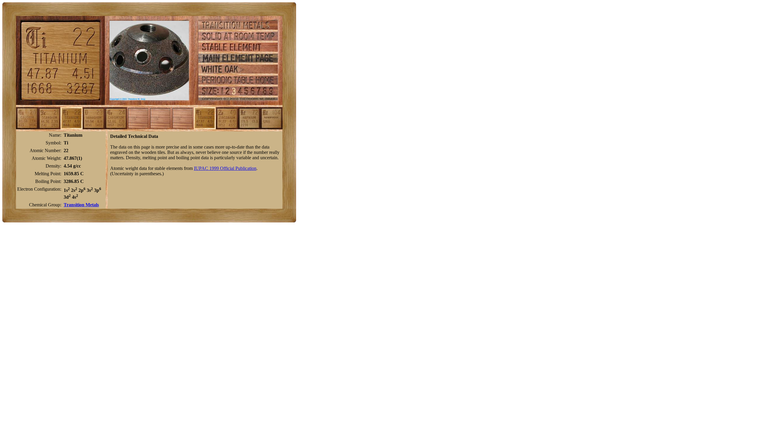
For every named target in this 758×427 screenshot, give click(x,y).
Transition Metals (81, 204)
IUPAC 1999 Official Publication (225, 168)
